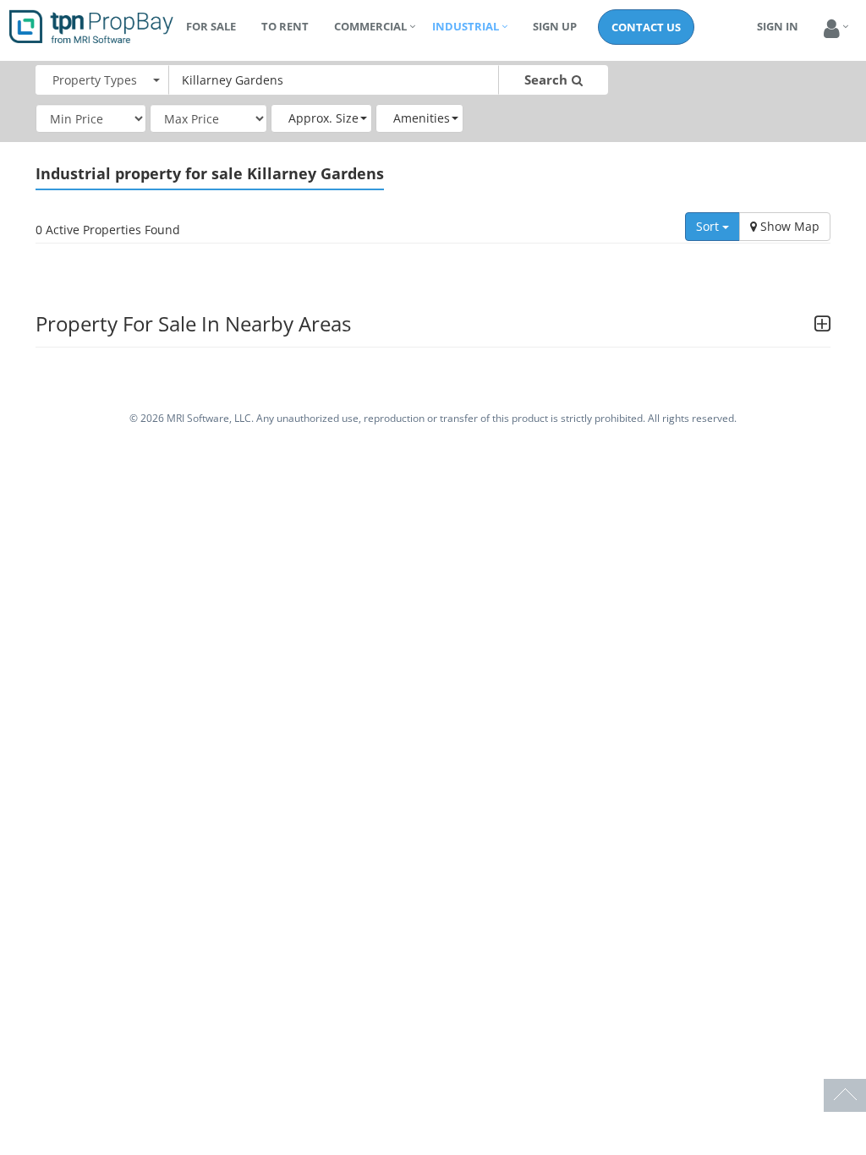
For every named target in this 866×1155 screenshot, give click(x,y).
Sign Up (555, 26)
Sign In (777, 26)
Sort (709, 226)
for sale (211, 26)
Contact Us (646, 27)
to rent (285, 26)
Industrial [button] (465, 26)
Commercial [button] (370, 26)
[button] (831, 29)
